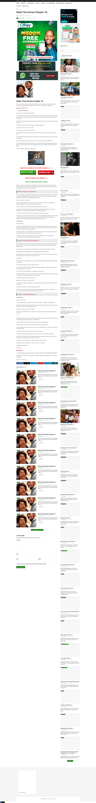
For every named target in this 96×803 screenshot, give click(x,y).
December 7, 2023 (70, 706)
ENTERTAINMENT (30, 3)
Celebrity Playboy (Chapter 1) (66, 307)
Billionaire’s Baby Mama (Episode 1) (67, 260)
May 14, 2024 (69, 402)
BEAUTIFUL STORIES (64, 153)
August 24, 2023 (69, 168)
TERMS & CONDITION (60, 3)
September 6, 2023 (70, 332)
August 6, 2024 (69, 472)
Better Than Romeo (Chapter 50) (46, 371)
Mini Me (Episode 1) (64, 167)
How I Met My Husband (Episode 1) (67, 564)
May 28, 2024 (69, 145)
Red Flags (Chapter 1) (64, 471)
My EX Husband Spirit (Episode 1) (67, 143)
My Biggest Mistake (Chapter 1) (66, 728)
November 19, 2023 (70, 754)
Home (17, 9)
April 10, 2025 (69, 449)
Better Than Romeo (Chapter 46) (46, 434)
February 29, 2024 (70, 98)
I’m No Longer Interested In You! (66, 588)
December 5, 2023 (70, 192)
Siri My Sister (41, 372)
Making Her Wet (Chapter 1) (66, 73)
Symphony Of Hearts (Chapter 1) (67, 424)
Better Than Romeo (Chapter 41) (46, 514)
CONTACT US (43, 3)
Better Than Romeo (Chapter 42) (46, 498)
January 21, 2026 (70, 379)
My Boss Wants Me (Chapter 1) (66, 634)
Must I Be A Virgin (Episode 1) (66, 705)
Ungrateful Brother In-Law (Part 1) (67, 354)
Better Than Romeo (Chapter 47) (46, 418)
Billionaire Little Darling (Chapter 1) (67, 377)
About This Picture (64, 190)
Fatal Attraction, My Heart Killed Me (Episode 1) (70, 681)
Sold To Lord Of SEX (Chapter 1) (66, 214)
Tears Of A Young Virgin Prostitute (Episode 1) (69, 611)
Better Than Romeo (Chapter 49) (46, 386)
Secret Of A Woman (64, 237)
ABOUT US (38, 3)
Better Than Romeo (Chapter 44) (46, 466)
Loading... (37, 529)
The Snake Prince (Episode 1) (66, 330)
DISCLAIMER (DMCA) (51, 3)
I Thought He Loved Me (65, 120)
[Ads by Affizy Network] (76, 9)
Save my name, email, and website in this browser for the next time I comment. (31, 563)
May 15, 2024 (69, 566)
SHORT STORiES (64, 550)
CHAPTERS (63, 714)
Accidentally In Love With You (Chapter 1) (68, 447)
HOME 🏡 (18, 3)
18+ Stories (63, 59)
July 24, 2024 (69, 75)
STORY (20, 9)
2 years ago (47, 372)
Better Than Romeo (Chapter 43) (46, 482)
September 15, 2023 (70, 262)
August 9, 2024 (69, 215)
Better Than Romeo (22, 359)
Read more (41, 379)
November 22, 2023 (70, 589)
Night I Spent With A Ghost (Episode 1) (68, 541)
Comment (18, 540)
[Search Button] (78, 51)
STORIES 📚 (23, 3)
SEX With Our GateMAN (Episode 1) (67, 494)
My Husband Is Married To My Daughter (68, 401)
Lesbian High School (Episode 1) (66, 97)
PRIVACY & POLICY (68, 3)
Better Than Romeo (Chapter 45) (46, 450)
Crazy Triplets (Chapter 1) (65, 658)
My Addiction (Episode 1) (65, 518)
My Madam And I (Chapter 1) (66, 284)
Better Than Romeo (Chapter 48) (46, 402)
